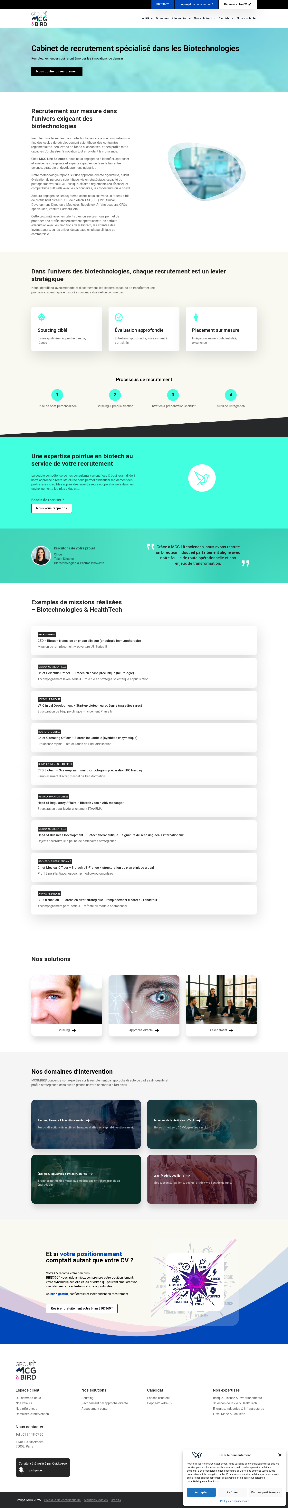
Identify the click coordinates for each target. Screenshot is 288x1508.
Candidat (224, 18)
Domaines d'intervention (171, 18)
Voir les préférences (265, 1492)
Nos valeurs (24, 1403)
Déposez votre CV (159, 1403)
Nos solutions (203, 18)
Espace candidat (158, 1398)
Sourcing (87, 1398)
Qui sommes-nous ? (29, 1398)
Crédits (116, 1500)
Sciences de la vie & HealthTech (235, 1403)
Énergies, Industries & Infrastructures (238, 1409)
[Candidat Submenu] (232, 18)
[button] (280, 1455)
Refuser (232, 1492)
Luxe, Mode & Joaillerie (229, 1414)
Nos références (26, 1409)
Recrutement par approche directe (105, 1403)
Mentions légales (96, 1500)
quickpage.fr (36, 1470)
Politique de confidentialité (234, 1501)
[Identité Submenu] (151, 18)
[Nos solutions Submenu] (214, 18)
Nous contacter (247, 18)
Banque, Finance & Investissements (237, 1398)
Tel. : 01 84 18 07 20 (29, 1434)
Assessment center (95, 1409)
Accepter (201, 1492)
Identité (144, 18)
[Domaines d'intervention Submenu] (189, 18)
